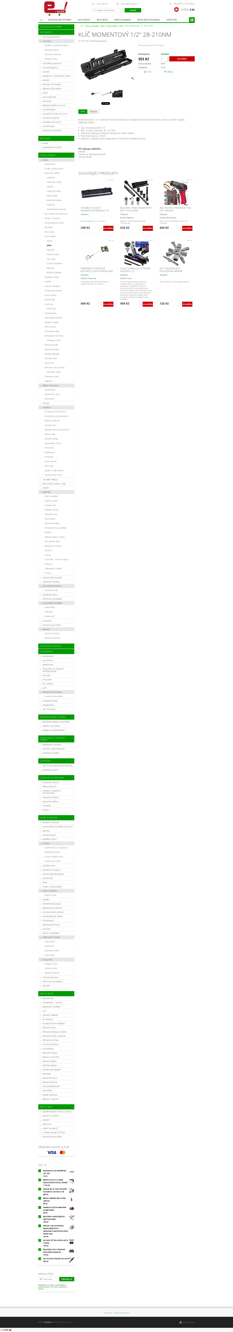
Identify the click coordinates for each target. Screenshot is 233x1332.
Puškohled (48, 920)
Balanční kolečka (52, 973)
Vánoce (46, 629)
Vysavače (47, 101)
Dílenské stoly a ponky (54, 367)
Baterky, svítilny (51, 822)
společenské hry (51, 1086)
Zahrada (47, 407)
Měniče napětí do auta (54, 105)
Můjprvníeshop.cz (122, 1313)
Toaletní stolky (51, 500)
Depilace (47, 1124)
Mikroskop (48, 664)
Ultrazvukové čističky (54, 1132)
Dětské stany (49, 1027)
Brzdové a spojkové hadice (56, 45)
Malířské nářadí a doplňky (56, 722)
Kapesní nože (50, 895)
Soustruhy (49, 363)
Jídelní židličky (50, 1082)
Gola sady (51, 259)
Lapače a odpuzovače (54, 470)
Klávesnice (48, 656)
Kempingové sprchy (52, 908)
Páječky (50, 186)
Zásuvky (47, 675)
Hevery (46, 72)
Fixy (44, 1011)
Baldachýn (48, 998)
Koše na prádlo (51, 496)
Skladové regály (51, 322)
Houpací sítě (50, 505)
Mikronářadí (52, 195)
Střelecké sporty (51, 937)
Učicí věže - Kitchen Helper (57, 559)
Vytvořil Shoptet (188, 1322)
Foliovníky (49, 456)
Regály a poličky (51, 1057)
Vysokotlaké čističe (53, 443)
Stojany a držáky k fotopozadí (52, 792)
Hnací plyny (50, 955)
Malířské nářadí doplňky (53, 717)
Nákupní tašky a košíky (55, 537)
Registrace (190, 4)
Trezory (48, 573)
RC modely (48, 1019)
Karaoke (47, 1074)
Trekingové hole (51, 924)
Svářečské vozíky (54, 182)
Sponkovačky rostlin (53, 475)
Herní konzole (50, 1095)
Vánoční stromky (52, 633)
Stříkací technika (51, 726)
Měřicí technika (51, 385)
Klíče (45, 93)
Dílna (45, 160)
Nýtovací (50, 268)
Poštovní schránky (52, 599)
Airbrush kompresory (54, 730)
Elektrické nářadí (52, 173)
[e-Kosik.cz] (55, 8)
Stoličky (48, 550)
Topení (46, 403)
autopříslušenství (52, 63)
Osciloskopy (50, 389)
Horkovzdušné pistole (56, 209)
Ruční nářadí (50, 236)
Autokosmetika (50, 67)
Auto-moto (84, 19)
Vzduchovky (50, 941)
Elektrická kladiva (54, 200)
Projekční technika (52, 692)
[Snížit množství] (168, 60)
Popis (82, 111)
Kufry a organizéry (52, 886)
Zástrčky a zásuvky (53, 54)
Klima (45, 143)
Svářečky (51, 177)
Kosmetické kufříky (52, 1136)
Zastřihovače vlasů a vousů (57, 1111)
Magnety (48, 381)
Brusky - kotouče (52, 218)
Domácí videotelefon (54, 749)
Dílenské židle (51, 358)
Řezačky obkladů (54, 272)
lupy (45, 688)
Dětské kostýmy (50, 1040)
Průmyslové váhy (52, 331)
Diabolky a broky (52, 950)
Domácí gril (50, 616)
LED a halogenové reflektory (58, 765)
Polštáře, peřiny (51, 509)
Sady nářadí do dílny (53, 317)
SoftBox (47, 805)
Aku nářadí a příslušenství (56, 213)
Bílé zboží (102, 19)
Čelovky (47, 929)
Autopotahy (49, 126)
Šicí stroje (48, 684)
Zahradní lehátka (52, 523)
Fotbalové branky (52, 1069)
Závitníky (50, 250)
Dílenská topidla (52, 349)
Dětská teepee (50, 1061)
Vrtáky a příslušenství (54, 168)
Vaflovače (49, 611)
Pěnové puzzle (50, 1053)
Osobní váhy (49, 865)
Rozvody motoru (52, 50)
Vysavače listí (50, 425)
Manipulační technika (54, 335)
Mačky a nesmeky (51, 933)
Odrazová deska (51, 797)
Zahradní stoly (51, 514)
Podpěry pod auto (52, 122)
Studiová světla (51, 782)
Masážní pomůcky (52, 852)
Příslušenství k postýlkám (56, 528)
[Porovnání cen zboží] (6, 1329)
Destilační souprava (148, 19)
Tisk (149, 72)
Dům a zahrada (122, 19)
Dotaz (170, 72)
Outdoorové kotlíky (53, 912)
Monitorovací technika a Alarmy (53, 739)
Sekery (46, 488)
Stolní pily (49, 304)
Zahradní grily (50, 594)
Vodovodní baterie (52, 577)
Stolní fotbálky (51, 1044)
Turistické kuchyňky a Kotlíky (58, 826)
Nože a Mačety (50, 891)
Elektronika (46, 651)
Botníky (48, 532)
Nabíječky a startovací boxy (57, 76)
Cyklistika (47, 959)
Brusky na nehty (51, 1116)
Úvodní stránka (41, 19)
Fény (45, 882)
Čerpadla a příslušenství (55, 411)
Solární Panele (50, 479)
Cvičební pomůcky (53, 861)
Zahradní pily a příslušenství (57, 429)
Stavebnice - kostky (52, 1002)
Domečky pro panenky (54, 1023)
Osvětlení (171, 19)
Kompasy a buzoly (52, 870)
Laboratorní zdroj (52, 394)
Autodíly (47, 41)
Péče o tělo (46, 1106)
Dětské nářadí (50, 1065)
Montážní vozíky (54, 372)
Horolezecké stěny (52, 916)
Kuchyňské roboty (52, 586)
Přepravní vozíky (52, 376)
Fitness (46, 843)
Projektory (48, 705)
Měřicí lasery (50, 326)
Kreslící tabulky (51, 1099)
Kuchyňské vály (51, 590)
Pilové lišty (51, 308)
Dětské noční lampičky (54, 1036)
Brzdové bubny (51, 59)
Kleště (49, 241)
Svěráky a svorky (52, 277)
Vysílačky (47, 679)
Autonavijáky (49, 109)
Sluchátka (48, 660)
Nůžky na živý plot (52, 420)
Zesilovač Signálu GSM (54, 483)
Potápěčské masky (52, 904)
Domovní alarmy (51, 753)
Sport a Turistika (48, 817)
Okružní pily (50, 299)
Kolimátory (49, 946)
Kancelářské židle (52, 541)
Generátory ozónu (52, 147)
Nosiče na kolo (50, 977)
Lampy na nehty (50, 1128)
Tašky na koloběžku (53, 981)
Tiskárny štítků (50, 701)
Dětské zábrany (50, 1015)
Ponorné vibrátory (52, 286)
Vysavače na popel (52, 625)
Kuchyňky (47, 1090)
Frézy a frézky (50, 295)
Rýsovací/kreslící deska (54, 1032)
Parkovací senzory (52, 130)
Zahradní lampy (51, 438)
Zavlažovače (50, 452)
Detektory (48, 878)
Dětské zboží (46, 993)
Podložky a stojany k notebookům (53, 670)
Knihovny (49, 564)
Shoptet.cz (108, 1313)
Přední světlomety (52, 88)
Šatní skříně (50, 519)
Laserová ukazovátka (54, 696)
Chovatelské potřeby (59, 19)
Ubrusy (48, 555)
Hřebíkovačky (50, 313)
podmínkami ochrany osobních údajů (52, 1288)
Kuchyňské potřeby (52, 603)
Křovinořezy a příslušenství (56, 416)
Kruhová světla (50, 801)
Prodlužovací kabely (53, 290)
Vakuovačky (50, 607)
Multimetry (49, 398)
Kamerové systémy (52, 744)
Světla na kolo (51, 968)
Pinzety (46, 1120)
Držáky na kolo (51, 963)
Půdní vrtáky (50, 434)
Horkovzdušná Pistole (54, 223)
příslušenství (49, 786)
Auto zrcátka (49, 97)
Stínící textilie (51, 461)
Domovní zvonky (51, 582)
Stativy (46, 810)
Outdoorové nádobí (53, 874)
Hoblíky (48, 281)
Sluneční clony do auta (55, 114)
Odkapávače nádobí (53, 568)
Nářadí (46, 80)
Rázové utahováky (52, 84)
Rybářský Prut (50, 839)
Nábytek (47, 492)
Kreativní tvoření (51, 1007)
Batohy (46, 831)
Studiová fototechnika (52, 777)
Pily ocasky (49, 232)
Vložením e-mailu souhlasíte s (52, 1287)
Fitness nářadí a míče (54, 856)
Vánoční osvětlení (52, 638)
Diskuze (93, 111)
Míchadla (49, 227)
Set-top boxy (49, 709)
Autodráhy (48, 1048)
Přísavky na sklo (54, 340)
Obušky (46, 985)
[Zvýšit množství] (168, 58)
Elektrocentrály (51, 344)
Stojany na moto (51, 118)
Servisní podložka (54, 263)
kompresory (50, 164)
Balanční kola (50, 1078)
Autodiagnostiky (51, 37)
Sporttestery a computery (56, 847)
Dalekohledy (49, 835)
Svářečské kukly (54, 191)
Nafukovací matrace (53, 546)
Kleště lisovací (53, 254)
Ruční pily (49, 466)
